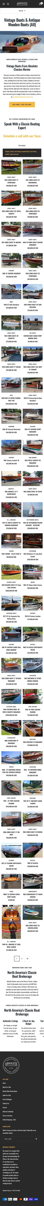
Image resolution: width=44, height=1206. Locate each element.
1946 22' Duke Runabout (11, 304)
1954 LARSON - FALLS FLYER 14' (11, 554)
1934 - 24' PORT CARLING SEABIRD (11, 802)
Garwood (11, 426)
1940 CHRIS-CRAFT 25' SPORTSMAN (33, 274)
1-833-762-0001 (16, 1190)
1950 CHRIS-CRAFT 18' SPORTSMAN (33, 212)
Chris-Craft (11, 177)
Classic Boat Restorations (10, 1091)
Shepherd (33, 675)
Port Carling (32, 707)
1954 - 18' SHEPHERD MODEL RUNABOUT (33, 771)
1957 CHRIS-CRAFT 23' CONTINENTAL (33, 181)
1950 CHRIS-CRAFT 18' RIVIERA (32, 832)
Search (5, 1107)
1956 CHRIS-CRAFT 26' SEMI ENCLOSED (33, 305)
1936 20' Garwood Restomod (11, 429)
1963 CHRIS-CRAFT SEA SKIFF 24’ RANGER (32, 368)
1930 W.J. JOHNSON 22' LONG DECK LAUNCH (11, 945)
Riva (11, 395)
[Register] (36, 1139)
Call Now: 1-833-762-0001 (22, 104)
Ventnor (32, 426)
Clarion (11, 860)
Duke (11, 302)
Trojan (11, 767)
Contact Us (6, 1103)
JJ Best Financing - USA (9, 1119)
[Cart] (40, 4)
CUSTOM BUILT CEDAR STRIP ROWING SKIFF (33, 337)
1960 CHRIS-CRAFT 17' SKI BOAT (11, 833)
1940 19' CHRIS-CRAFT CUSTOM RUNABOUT (33, 243)
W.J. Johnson (11, 520)
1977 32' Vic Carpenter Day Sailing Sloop (11, 617)
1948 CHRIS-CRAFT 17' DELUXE (11, 367)
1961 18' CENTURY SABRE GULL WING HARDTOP (11, 648)
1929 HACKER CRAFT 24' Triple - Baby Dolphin (11, 586)
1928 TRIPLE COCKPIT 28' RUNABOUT (33, 461)
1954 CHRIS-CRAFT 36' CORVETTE (11, 337)
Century (11, 271)
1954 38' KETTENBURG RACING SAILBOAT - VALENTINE (32, 524)
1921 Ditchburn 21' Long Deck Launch (32, 555)
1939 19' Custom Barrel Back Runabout (33, 399)
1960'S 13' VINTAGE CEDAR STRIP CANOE (11, 895)
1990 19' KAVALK (32, 863)
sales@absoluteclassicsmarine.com (23, 97)
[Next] (27, 958)
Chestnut (33, 739)
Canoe (11, 891)
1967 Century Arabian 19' (11, 460)
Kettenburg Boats (33, 520)
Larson (11, 551)
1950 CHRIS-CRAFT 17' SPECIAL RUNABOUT (11, 679)
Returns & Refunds (8, 1111)
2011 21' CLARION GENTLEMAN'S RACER (11, 864)
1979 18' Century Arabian (33, 616)
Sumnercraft (32, 891)
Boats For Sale (7, 1087)
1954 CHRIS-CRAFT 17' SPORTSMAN (11, 181)
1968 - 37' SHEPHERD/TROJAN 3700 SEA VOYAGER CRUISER (11, 771)
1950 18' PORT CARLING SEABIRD (32, 710)
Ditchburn (32, 551)
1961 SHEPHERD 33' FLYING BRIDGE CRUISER (32, 679)
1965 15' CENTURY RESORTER (11, 273)
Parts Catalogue (7, 1099)
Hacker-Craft (11, 582)
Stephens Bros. (11, 707)
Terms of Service (7, 1115)
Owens (33, 582)
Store (4, 1083)
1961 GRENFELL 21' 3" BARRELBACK (11, 492)
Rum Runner (33, 457)
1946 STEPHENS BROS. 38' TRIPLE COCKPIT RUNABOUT (11, 710)
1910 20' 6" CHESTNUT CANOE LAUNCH (32, 802)
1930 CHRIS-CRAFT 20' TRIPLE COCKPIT (11, 212)
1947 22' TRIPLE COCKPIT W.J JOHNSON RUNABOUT (11, 524)
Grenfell (11, 489)
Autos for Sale (7, 1095)
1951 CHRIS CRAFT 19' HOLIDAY (11, 242)
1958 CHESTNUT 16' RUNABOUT (32, 742)
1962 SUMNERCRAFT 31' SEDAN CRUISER (32, 895)
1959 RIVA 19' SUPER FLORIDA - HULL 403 (11, 399)
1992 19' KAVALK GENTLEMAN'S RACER (32, 648)
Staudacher (11, 738)
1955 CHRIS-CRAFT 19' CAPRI (32, 491)
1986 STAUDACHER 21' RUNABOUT (11, 741)
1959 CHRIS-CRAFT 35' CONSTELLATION (33, 926)
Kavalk (32, 644)
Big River (33, 333)
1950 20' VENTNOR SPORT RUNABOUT (33, 430)
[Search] (8, 4)
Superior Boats (11, 613)
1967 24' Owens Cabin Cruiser (32, 585)
